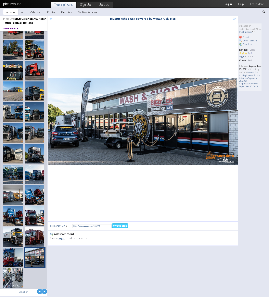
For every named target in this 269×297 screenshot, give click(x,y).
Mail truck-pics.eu (88, 12)
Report (245, 36)
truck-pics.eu (245, 31)
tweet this (120, 225)
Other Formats (249, 40)
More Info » (252, 72)
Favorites (66, 12)
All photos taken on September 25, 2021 (248, 85)
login (61, 238)
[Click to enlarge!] (143, 121)
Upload (104, 4)
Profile (51, 12)
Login (228, 4)
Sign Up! (86, 4)
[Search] (264, 12)
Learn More (257, 4)
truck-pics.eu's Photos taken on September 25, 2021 (249, 78)
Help (241, 4)
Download (247, 44)
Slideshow (23, 291)
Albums (10, 12)
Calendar (35, 12)
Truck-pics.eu (63, 4)
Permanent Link (58, 225)
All (22, 12)
